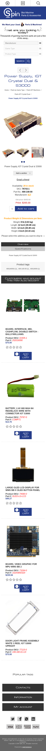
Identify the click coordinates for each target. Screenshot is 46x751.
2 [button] (24, 162)
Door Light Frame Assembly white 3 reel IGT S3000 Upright (22, 643)
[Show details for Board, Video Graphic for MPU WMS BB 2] (23, 541)
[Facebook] (20, 719)
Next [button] (40, 28)
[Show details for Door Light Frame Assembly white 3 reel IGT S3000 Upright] (23, 618)
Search (20, 61)
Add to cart (26, 209)
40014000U (10, 269)
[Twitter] (13, 719)
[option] (23, 24)
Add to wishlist (21, 173)
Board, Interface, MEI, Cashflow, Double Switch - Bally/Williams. (21, 331)
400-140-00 (22, 269)
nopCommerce (27, 747)
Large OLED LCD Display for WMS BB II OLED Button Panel (22, 488)
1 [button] (22, 162)
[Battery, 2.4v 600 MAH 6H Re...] (25, 70)
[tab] (23, 244)
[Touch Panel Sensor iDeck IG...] (20, 70)
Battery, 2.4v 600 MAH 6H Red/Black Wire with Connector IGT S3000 (19, 411)
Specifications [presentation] (23, 249)
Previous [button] (5, 28)
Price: (18, 202)
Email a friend (23, 180)
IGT (29, 195)
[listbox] (23, 43)
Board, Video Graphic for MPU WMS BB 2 (21, 565)
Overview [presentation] (23, 244)
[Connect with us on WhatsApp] (26, 719)
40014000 (33, 269)
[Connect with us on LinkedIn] (33, 719)
